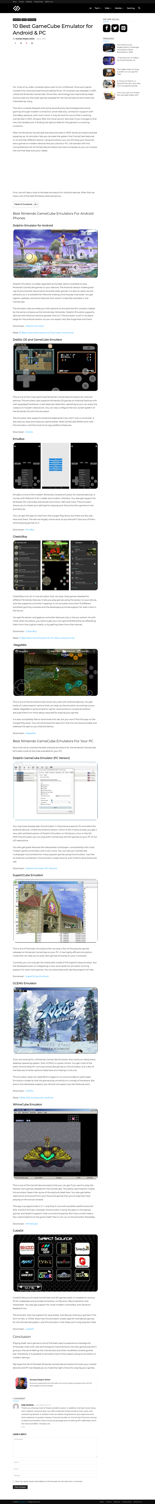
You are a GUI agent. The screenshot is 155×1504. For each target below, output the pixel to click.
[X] (20, 43)
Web (107, 8)
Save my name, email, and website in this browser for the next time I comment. (49, 1481)
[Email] (32, 43)
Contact (21, 2)
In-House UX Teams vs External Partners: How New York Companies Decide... (129, 83)
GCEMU (30, 1091)
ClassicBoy (31, 631)
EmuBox (30, 529)
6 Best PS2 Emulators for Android (36, 1097)
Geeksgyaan (22, 1502)
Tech (97, 8)
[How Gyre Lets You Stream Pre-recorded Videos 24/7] (109, 95)
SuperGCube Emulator (37, 976)
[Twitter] (115, 28)
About (15, 2)
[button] (139, 8)
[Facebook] (15, 43)
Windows (31, 19)
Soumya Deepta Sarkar (25, 39)
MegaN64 (31, 733)
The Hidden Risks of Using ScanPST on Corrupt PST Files (128, 71)
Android (17, 19)
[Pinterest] (26, 43)
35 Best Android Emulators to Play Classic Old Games (46, 332)
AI (90, 8)
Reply (23, 1427)
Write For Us (49, 2)
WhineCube (32, 1224)
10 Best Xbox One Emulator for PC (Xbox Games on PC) (47, 638)
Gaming (131, 8)
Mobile (118, 8)
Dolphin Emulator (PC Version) (41, 868)
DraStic (29, 432)
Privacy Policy (38, 2)
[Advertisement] (55, 67)
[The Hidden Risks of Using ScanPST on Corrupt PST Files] (109, 72)
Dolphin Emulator (35, 326)
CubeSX (30, 1329)
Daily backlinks (27, 1405)
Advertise (29, 2)
